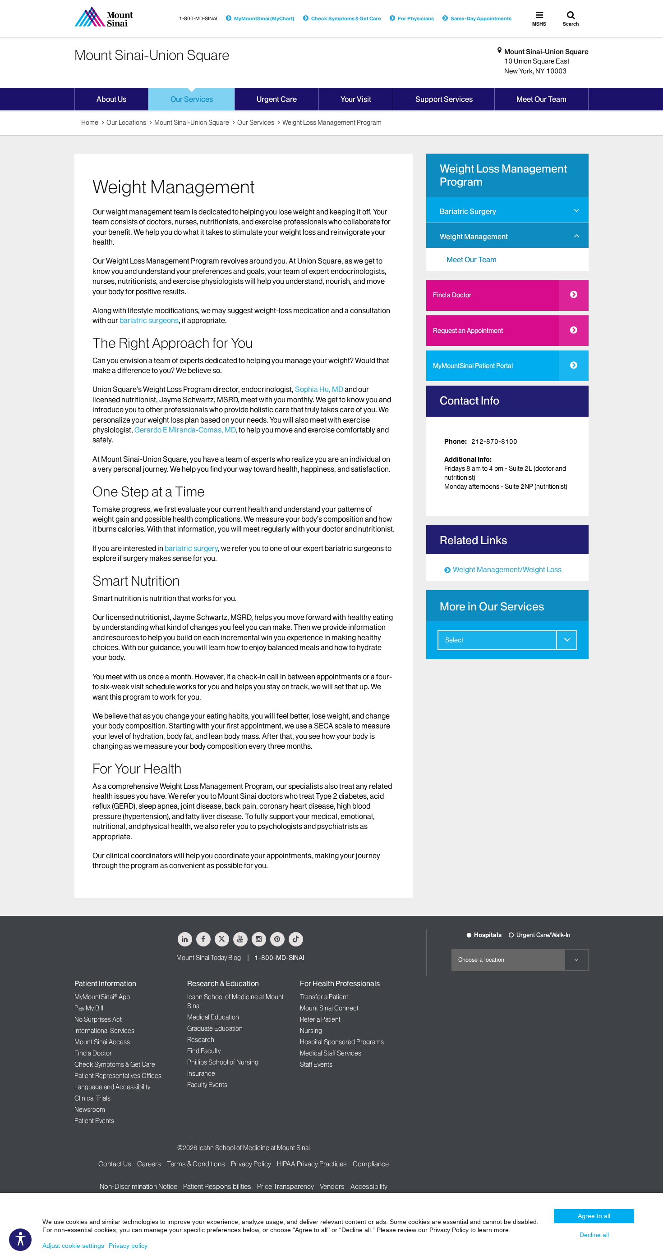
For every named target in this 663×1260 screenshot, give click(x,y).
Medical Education (213, 1017)
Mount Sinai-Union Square (546, 51)
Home (89, 122)
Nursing (311, 1031)
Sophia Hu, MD (319, 389)
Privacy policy (128, 1245)
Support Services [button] (444, 99)
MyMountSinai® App (102, 997)
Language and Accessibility (112, 1087)
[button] (577, 210)
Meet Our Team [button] (541, 99)
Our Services (255, 122)
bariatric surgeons (149, 320)
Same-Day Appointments (481, 18)
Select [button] (454, 640)
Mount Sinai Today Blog (208, 958)
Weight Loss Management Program (332, 122)
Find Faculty (204, 1051)
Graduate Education (215, 1028)
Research (200, 1040)
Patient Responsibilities (217, 1186)
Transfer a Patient (324, 997)
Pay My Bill (88, 1008)
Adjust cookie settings (73, 1245)
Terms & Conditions (196, 1164)
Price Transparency (285, 1186)
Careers (149, 1164)
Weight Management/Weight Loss (507, 569)
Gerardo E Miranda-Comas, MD (184, 429)
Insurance (201, 1073)
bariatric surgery (191, 548)
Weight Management (474, 236)
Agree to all (594, 1215)
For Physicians (416, 18)
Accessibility (368, 1186)
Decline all (594, 1234)
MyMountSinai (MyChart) (264, 18)
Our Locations (126, 122)
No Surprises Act (98, 1019)
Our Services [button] (191, 99)
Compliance (371, 1164)
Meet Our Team (472, 259)
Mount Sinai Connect (329, 1008)
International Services (104, 1031)
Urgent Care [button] (277, 99)
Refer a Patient (320, 1019)
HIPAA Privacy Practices (312, 1164)
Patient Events (94, 1121)
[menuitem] (507, 210)
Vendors (332, 1186)
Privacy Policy (251, 1164)
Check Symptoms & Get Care (346, 18)
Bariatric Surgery (468, 211)
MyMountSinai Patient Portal (473, 366)
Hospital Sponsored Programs (342, 1042)
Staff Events (316, 1064)
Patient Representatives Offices (117, 1076)
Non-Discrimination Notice (138, 1186)
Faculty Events (207, 1085)
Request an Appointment (468, 331)
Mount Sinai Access (102, 1042)
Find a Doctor (452, 295)
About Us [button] (111, 99)
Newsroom (89, 1109)
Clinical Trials (92, 1098)
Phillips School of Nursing (222, 1062)
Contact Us (114, 1164)
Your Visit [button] (356, 99)
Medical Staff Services (330, 1053)
